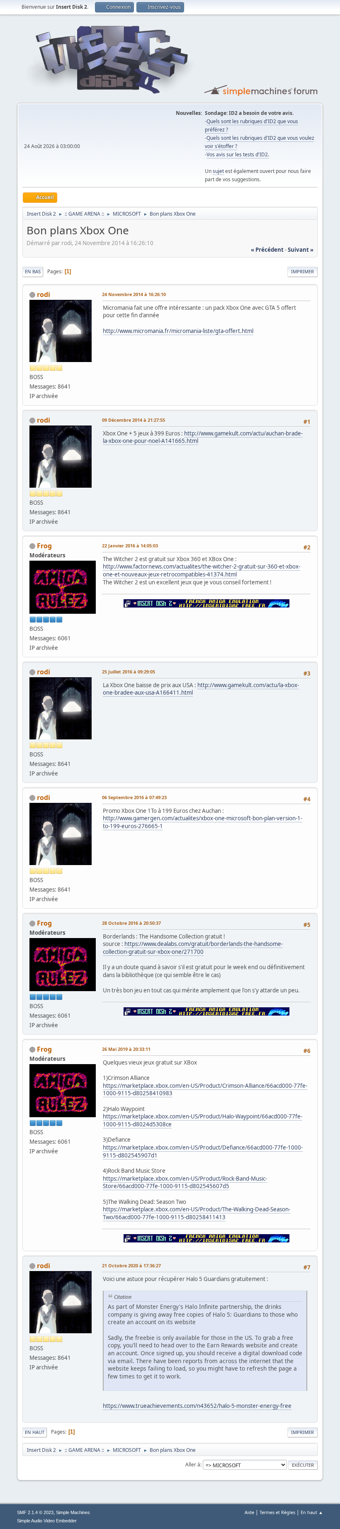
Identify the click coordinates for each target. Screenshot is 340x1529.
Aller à (192, 1464)
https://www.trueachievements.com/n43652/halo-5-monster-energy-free (197, 1406)
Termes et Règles (277, 1512)
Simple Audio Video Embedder (47, 1520)
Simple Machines (73, 1512)
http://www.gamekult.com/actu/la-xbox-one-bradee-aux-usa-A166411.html (201, 689)
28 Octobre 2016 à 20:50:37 (131, 923)
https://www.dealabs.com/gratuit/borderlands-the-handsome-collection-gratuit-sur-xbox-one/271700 (193, 947)
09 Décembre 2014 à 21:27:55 (133, 420)
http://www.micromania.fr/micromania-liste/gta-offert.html (178, 331)
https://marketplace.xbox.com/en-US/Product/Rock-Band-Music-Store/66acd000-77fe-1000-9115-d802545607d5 (185, 1182)
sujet (218, 171)
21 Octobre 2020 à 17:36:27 (131, 1265)
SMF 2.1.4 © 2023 (35, 1512)
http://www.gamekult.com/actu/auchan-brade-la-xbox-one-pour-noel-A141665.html (203, 437)
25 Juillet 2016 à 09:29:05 (128, 671)
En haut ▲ (312, 1512)
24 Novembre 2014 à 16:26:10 (134, 294)
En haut (34, 1432)
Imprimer (302, 271)
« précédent (267, 249)
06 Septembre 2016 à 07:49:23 (134, 797)
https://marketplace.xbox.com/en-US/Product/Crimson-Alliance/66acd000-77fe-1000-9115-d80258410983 (205, 1089)
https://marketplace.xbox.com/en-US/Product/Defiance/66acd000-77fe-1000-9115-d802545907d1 (203, 1151)
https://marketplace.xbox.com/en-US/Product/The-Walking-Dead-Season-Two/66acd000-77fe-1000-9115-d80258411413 (196, 1213)
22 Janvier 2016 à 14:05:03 (130, 545)
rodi (43, 294)
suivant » (300, 249)
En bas (33, 271)
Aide (249, 1512)
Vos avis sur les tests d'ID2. (237, 154)
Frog (44, 545)
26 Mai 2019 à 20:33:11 (126, 1049)
